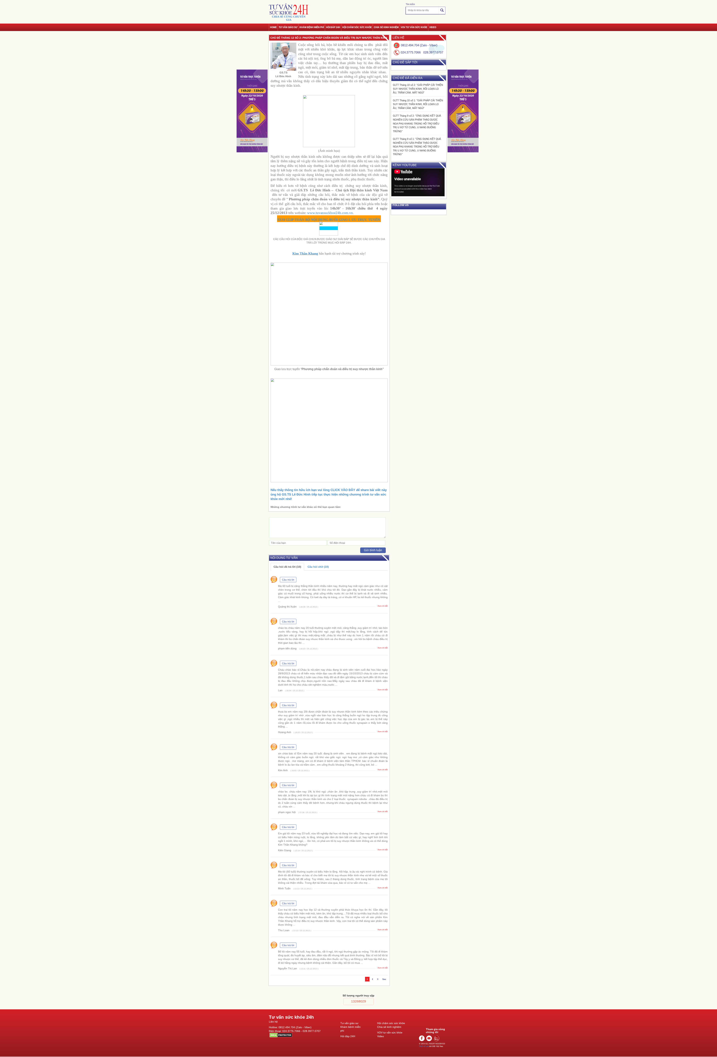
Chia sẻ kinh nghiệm (386, 27)
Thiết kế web (424, 1046)
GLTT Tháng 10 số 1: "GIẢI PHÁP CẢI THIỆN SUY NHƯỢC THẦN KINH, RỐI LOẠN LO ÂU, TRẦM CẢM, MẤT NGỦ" (418, 104)
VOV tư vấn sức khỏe (414, 27)
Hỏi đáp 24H (347, 1036)
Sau (384, 979)
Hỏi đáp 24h (333, 27)
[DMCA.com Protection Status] (280, 1034)
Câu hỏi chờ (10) (318, 566)
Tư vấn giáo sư (288, 27)
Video (432, 27)
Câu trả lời (288, 579)
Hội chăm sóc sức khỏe (357, 27)
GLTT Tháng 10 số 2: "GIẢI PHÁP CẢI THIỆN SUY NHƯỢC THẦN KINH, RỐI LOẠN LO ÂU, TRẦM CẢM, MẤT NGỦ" (418, 89)
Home (273, 27)
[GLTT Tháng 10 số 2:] (252, 111)
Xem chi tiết (383, 606)
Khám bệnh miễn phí (311, 27)
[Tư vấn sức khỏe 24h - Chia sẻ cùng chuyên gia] (288, 8)
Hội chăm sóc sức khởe (391, 1023)
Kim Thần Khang (305, 253)
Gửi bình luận (373, 550)
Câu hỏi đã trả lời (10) (287, 566)
